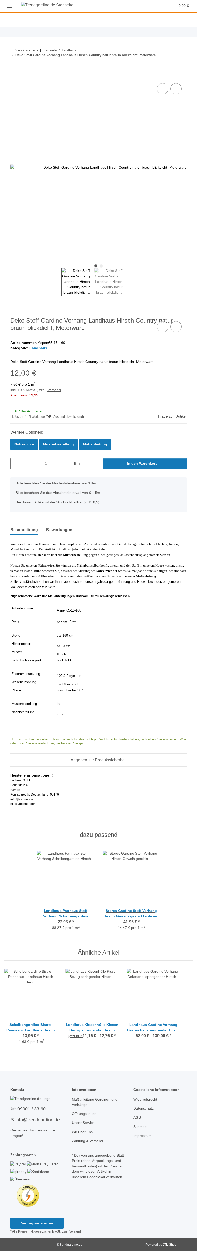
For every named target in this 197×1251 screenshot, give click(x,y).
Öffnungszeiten (84, 1114)
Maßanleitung (95, 444)
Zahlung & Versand (87, 1141)
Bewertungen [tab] (59, 530)
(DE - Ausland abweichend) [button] (65, 417)
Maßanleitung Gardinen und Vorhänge (94, 1102)
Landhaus (38, 348)
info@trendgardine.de (37, 1119)
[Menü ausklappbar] (9, 5)
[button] (142, 6)
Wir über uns (82, 1132)
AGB (137, 1117)
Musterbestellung (58, 444)
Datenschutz (143, 1108)
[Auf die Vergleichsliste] (162, 88)
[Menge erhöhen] (88, 463)
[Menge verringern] (16, 463)
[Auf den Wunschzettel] (176, 88)
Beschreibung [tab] (24, 530)
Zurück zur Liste (26, 50)
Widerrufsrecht (145, 1099)
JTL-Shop (169, 1244)
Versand (54, 390)
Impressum (142, 1135)
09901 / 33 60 (31, 1108)
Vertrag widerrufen (37, 1223)
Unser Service (83, 1123)
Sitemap (140, 1126)
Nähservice (24, 444)
